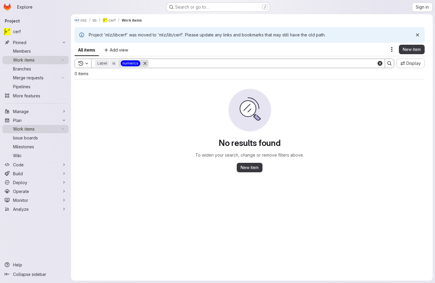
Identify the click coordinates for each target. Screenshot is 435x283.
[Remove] (145, 63)
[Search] (389, 63)
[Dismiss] (417, 34)
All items (86, 49)
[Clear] (380, 63)
